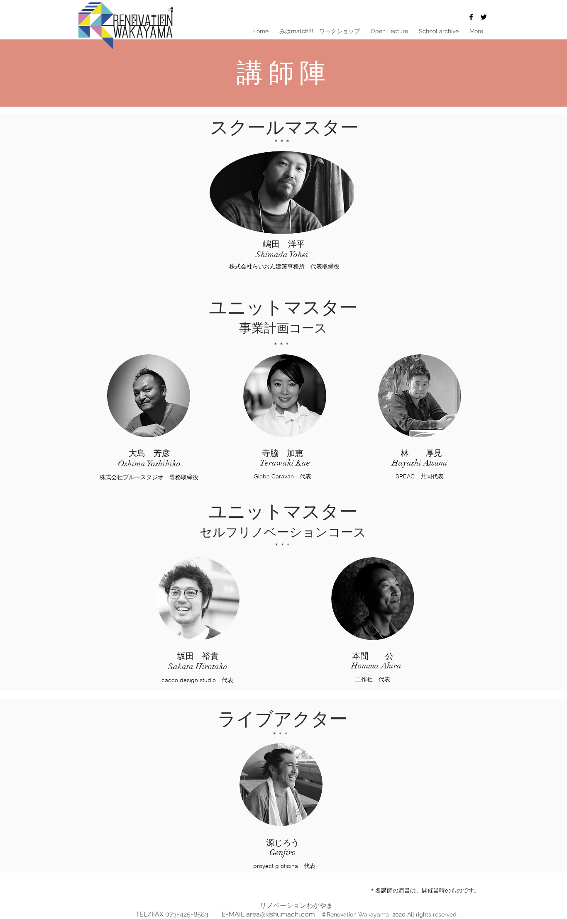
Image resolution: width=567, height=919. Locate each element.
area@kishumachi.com (280, 914)
